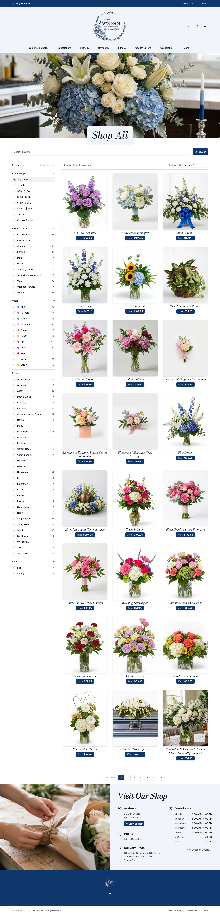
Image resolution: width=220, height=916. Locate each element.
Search (202, 151)
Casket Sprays (143, 47)
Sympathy (103, 47)
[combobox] (192, 165)
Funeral (122, 47)
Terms (169, 911)
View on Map (136, 823)
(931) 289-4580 (23, 3)
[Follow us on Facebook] (110, 894)
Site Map (204, 911)
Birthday (84, 47)
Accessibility (191, 911)
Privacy (178, 911)
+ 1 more (147, 856)
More (186, 47)
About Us (188, 3)
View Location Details (198, 849)
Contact (202, 3)
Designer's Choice (39, 47)
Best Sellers (64, 47)
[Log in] (197, 26)
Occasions (166, 47)
